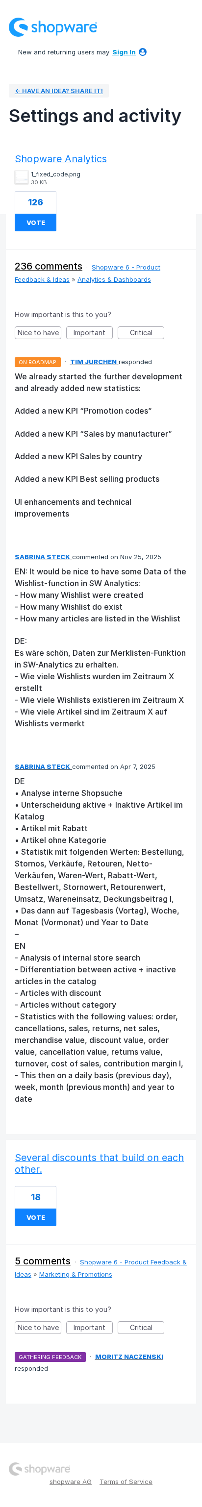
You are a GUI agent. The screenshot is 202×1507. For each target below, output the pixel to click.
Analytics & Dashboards (114, 279)
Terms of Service (126, 1481)
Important (93, 333)
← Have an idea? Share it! (59, 91)
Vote (35, 222)
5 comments (43, 1261)
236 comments (48, 266)
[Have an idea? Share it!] (53, 27)
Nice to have (39, 333)
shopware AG (71, 1481)
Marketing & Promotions (75, 1274)
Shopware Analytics (61, 159)
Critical (147, 333)
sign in (124, 52)
